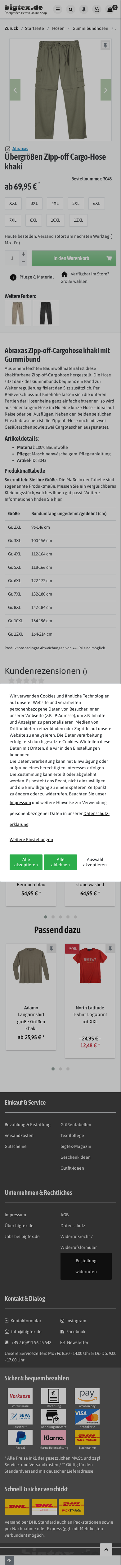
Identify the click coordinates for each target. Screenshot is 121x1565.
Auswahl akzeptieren (95, 862)
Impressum (20, 802)
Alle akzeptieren (26, 862)
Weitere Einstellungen (31, 839)
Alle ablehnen (60, 862)
